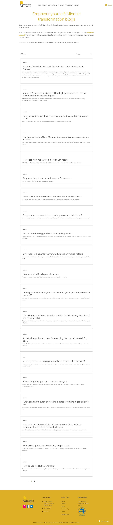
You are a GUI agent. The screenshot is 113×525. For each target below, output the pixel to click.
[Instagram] (24, 506)
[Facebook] (28, 506)
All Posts (23, 54)
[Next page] (37, 481)
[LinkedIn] (31, 506)
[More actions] (89, 62)
